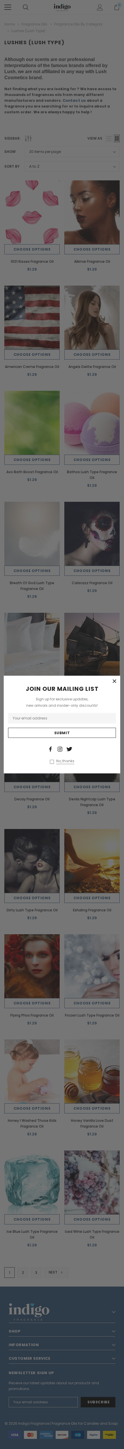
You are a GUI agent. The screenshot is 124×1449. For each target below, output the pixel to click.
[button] (114, 681)
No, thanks (65, 761)
